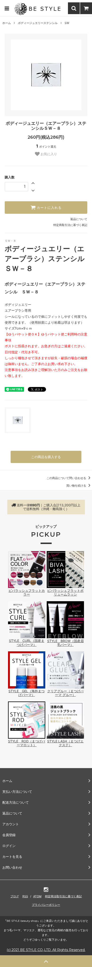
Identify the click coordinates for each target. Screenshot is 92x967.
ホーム (6, 23)
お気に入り (48, 154)
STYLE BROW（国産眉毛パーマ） (65, 643)
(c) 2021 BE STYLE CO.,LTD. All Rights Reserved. (46, 950)
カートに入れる (49, 207)
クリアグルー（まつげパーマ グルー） (65, 693)
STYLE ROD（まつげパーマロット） (26, 743)
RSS (25, 896)
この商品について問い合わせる (66, 478)
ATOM (37, 896)
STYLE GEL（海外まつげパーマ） (26, 693)
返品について (78, 219)
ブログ (14, 896)
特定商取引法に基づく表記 (70, 225)
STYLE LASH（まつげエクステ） (65, 743)
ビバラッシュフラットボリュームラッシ (65, 592)
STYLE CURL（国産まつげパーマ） (26, 642)
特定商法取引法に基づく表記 (63, 896)
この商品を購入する (46, 457)
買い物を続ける (76, 485)
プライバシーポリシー (46, 905)
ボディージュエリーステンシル (38, 23)
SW (67, 23)
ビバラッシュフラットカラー (26, 592)
